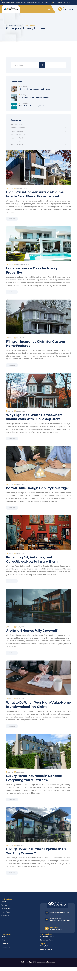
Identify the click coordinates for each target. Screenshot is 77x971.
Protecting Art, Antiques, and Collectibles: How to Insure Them (32, 559)
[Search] (42, 65)
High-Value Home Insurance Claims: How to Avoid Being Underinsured (35, 194)
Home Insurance (17, 131)
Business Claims (17, 124)
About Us (5, 943)
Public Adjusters (17, 145)
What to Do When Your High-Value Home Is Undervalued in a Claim (38, 704)
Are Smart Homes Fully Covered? (32, 630)
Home (4, 901)
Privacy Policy (44, 946)
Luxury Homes (16, 141)
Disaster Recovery (18, 128)
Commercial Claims (46, 940)
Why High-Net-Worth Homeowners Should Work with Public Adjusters (34, 417)
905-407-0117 (69, 10)
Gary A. (10, 188)
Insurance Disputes (18, 134)
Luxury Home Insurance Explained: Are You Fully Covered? (36, 851)
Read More (12, 218)
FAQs (3, 936)
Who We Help (6, 908)
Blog (3, 940)
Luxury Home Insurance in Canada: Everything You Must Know (34, 778)
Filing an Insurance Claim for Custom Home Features (35, 343)
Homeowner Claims (47, 936)
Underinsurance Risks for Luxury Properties (32, 270)
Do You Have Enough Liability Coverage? (37, 488)
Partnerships (6, 947)
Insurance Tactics (17, 138)
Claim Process (6, 912)
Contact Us (5, 915)
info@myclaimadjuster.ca (59, 912)
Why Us (4, 905)
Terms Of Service (46, 949)
